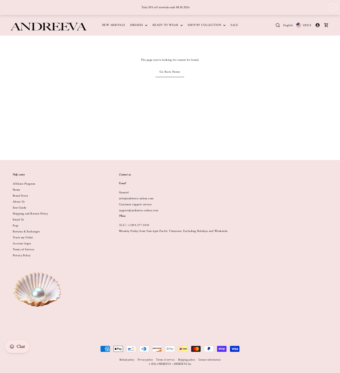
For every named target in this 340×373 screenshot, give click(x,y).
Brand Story (20, 196)
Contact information (209, 360)
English (288, 25)
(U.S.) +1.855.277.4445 (134, 225)
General (124, 192)
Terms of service (165, 360)
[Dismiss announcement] (333, 7)
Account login (22, 243)
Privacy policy (145, 360)
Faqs (15, 225)
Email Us (18, 219)
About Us (19, 202)
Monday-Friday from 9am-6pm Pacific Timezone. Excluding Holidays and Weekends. (173, 231)
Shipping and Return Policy (30, 213)
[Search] (278, 25)
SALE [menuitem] (234, 25)
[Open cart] (326, 25)
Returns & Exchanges (26, 231)
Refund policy (126, 360)
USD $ (307, 25)
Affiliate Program (24, 184)
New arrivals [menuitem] (113, 25)
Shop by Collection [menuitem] (205, 25)
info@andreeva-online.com (136, 198)
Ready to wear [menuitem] (166, 25)
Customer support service (135, 204)
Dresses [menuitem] (137, 25)
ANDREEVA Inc (182, 364)
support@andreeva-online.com (138, 210)
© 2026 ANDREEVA (160, 364)
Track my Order (23, 237)
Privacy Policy (22, 255)
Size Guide (19, 208)
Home (16, 190)
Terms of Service (23, 249)
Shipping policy (186, 360)
